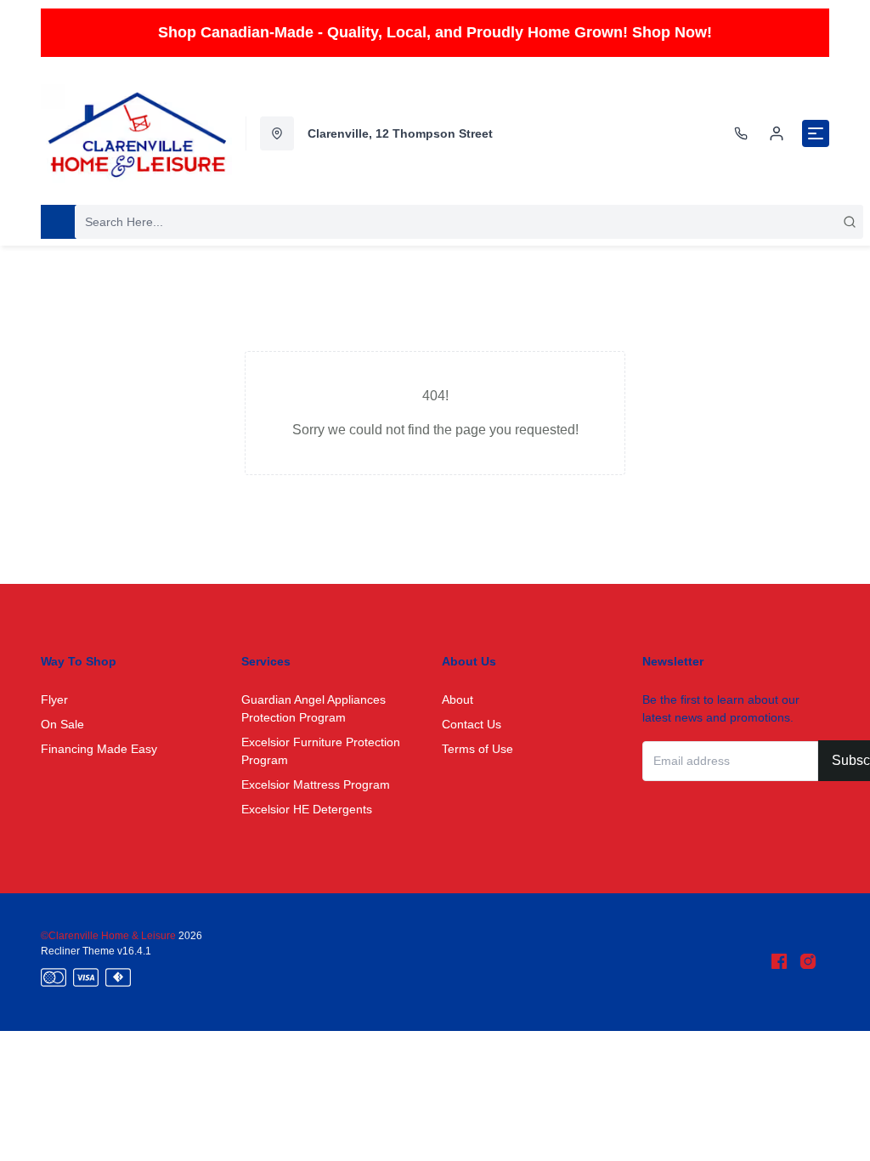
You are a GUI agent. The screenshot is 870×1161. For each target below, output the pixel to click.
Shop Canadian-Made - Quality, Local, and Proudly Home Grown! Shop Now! (435, 32)
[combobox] (469, 222)
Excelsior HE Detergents (306, 809)
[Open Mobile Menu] (815, 133)
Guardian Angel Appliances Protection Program (313, 708)
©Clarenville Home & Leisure (109, 936)
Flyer (54, 699)
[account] (776, 133)
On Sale (62, 724)
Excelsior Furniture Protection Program (320, 751)
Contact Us (471, 724)
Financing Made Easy (99, 749)
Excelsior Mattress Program (315, 784)
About (457, 699)
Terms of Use (477, 749)
